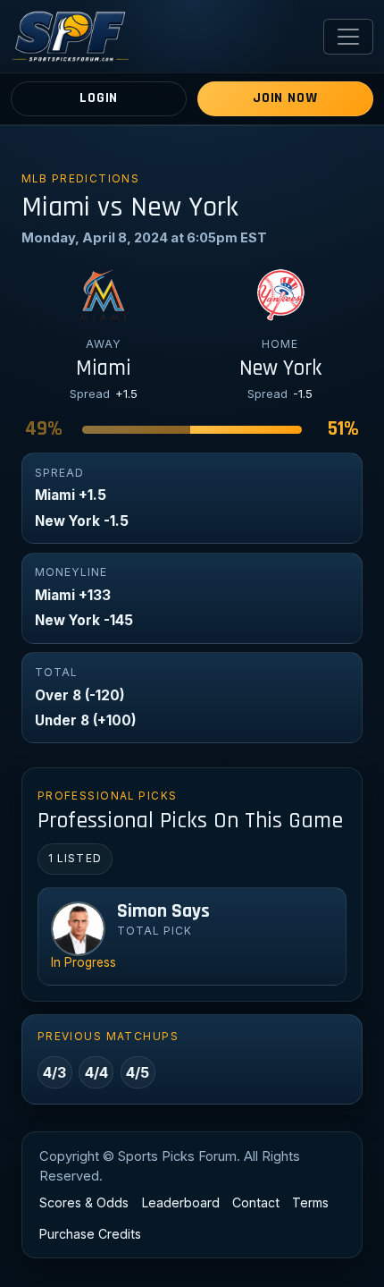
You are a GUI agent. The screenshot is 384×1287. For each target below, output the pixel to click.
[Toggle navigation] (348, 37)
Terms (310, 1202)
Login (98, 98)
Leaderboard (181, 1202)
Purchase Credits (90, 1233)
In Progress (83, 962)
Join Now (285, 98)
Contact (256, 1202)
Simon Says (163, 911)
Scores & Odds (84, 1202)
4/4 (96, 1072)
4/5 (137, 1072)
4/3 (54, 1072)
